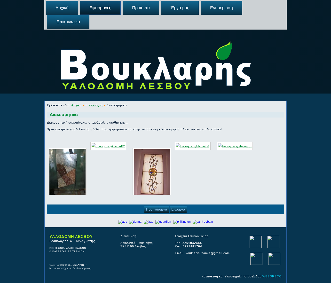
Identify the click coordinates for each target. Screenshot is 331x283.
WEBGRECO (272, 276)
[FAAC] (148, 221)
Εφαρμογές (100, 7)
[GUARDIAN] (163, 221)
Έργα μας (180, 7)
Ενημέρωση (221, 7)
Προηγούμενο (156, 209)
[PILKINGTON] (182, 221)
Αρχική (62, 7)
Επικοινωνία (68, 21)
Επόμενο (178, 209)
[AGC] (122, 221)
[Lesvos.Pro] (256, 264)
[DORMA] (135, 221)
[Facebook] (255, 247)
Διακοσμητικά (64, 114)
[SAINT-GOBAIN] (203, 221)
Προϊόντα (141, 7)
